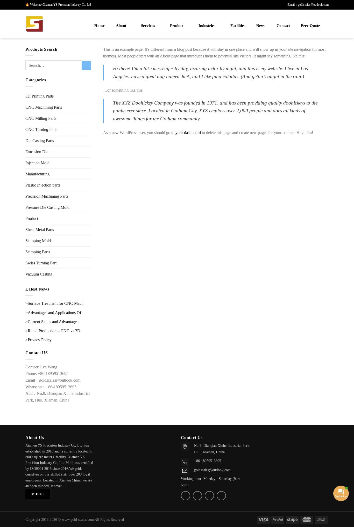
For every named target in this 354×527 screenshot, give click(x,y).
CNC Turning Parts (41, 129)
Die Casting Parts (39, 140)
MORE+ (37, 494)
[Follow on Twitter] (185, 495)
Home (99, 26)
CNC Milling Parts (40, 118)
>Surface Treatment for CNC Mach (54, 303)
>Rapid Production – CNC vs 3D (52, 331)
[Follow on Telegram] (221, 495)
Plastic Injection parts (42, 185)
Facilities (237, 26)
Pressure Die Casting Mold (47, 207)
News (260, 26)
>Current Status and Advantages (51, 322)
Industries (207, 26)
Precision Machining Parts (46, 196)
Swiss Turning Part (40, 263)
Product (176, 26)
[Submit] (86, 65)
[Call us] (209, 495)
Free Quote (310, 26)
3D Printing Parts (39, 96)
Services (148, 26)
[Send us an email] (197, 495)
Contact (283, 26)
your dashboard (188, 132)
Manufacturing (37, 174)
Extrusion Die (36, 152)
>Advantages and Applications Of (53, 312)
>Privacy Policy (38, 340)
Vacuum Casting (38, 274)
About (121, 26)
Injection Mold (37, 163)
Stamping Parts (37, 252)
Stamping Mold (38, 241)
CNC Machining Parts (43, 107)
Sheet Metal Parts (39, 229)
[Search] (81, 26)
